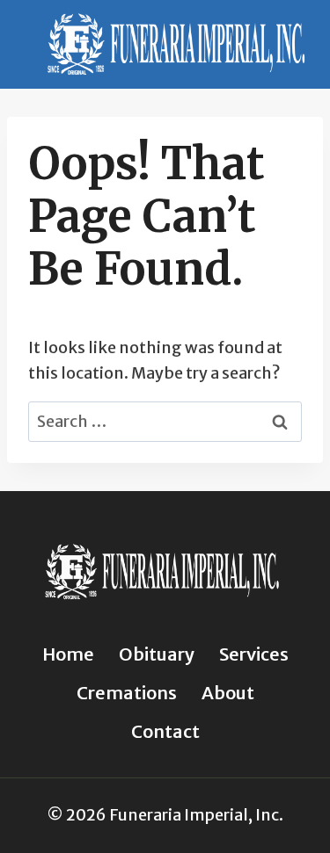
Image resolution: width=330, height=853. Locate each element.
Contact (165, 731)
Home (68, 654)
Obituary (156, 654)
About (228, 693)
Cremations (127, 693)
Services (254, 654)
